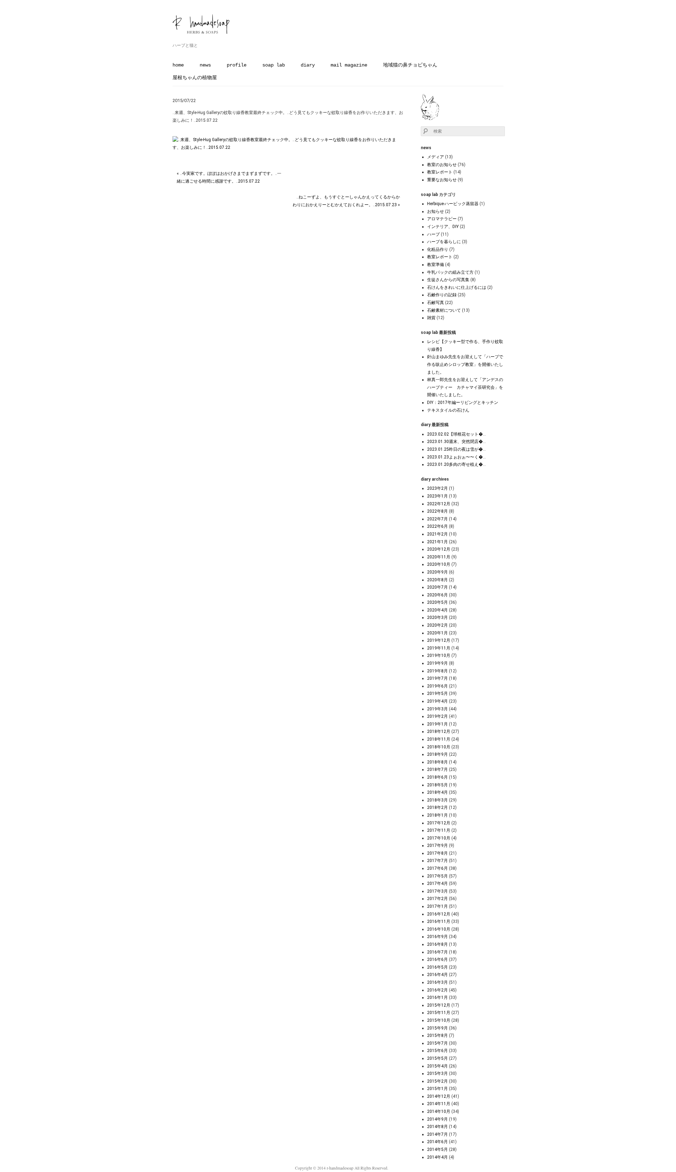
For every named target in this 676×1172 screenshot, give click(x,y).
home (178, 65)
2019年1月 (437, 724)
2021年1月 (437, 541)
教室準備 (435, 264)
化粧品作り (437, 249)
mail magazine (349, 65)
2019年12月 (438, 640)
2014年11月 (438, 1103)
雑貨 (431, 317)
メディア (435, 156)
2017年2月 (437, 898)
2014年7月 (437, 1134)
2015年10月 (438, 1020)
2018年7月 (437, 769)
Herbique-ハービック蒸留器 (452, 203)
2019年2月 (437, 716)
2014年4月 (437, 1157)
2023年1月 (437, 496)
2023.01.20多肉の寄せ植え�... (456, 464)
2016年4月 (437, 974)
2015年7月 (437, 1043)
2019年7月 (437, 678)
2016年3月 (437, 982)
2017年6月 (437, 868)
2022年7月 (437, 519)
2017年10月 (438, 838)
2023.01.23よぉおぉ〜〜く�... (456, 457)
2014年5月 (437, 1149)
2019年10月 (438, 655)
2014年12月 (438, 1096)
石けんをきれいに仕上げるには (456, 287)
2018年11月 (438, 739)
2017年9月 (437, 845)
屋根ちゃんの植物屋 (195, 78)
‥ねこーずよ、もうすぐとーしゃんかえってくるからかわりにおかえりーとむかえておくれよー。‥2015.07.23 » (346, 201)
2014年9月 (437, 1119)
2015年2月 (437, 1081)
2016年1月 (437, 997)
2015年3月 (437, 1073)
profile (236, 65)
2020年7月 (437, 587)
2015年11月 (438, 1012)
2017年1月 (437, 906)
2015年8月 (437, 1035)
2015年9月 (437, 1028)
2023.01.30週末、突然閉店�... (456, 441)
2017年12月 (438, 823)
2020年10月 (438, 564)
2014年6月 (437, 1141)
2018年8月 (437, 762)
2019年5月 (437, 693)
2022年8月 (437, 511)
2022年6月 (437, 526)
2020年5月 (437, 602)
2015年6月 (437, 1050)
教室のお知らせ (442, 164)
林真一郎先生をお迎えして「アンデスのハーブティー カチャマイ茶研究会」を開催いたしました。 (465, 387)
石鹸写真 (435, 302)
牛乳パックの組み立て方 (450, 272)
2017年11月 (438, 830)
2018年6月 (437, 777)
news (205, 65)
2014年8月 (437, 1126)
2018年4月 (437, 792)
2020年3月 (437, 617)
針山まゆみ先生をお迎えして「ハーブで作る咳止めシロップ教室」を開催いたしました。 (465, 364)
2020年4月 (437, 610)
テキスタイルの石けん (448, 410)
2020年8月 (437, 579)
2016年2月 (437, 990)
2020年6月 (437, 595)
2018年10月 (438, 747)
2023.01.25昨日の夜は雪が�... (456, 449)
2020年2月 (437, 625)
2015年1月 (437, 1088)
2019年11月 (438, 648)
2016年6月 (437, 959)
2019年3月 (437, 709)
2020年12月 (438, 549)
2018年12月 (438, 731)
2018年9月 (437, 754)
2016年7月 (437, 952)
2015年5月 (437, 1058)
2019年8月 (437, 671)
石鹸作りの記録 (442, 294)
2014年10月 (438, 1111)
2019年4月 (437, 701)
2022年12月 (438, 503)
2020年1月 (437, 633)
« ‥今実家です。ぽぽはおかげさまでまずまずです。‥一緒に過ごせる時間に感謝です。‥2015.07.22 (229, 177)
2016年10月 (438, 929)
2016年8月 (437, 944)
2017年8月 (437, 853)
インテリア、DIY (443, 226)
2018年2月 (437, 807)
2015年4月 (437, 1066)
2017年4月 (437, 883)
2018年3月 (437, 800)
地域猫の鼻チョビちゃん (410, 65)
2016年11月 (438, 921)
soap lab (273, 65)
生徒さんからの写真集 (448, 279)
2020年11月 (438, 557)
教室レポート (439, 172)
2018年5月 (437, 785)
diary (308, 65)
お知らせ (435, 211)
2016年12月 (438, 914)
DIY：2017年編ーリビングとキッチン (462, 402)
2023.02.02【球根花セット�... (456, 434)
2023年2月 (437, 488)
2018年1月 (437, 815)
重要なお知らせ (442, 179)
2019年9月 (437, 663)
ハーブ (433, 234)
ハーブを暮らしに (444, 241)
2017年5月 (437, 876)
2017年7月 (437, 860)
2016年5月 (437, 967)
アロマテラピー (442, 218)
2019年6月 (437, 686)
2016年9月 (437, 936)
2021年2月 (437, 534)
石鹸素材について (444, 310)
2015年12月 (438, 1005)
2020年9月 (437, 572)
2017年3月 (437, 891)
